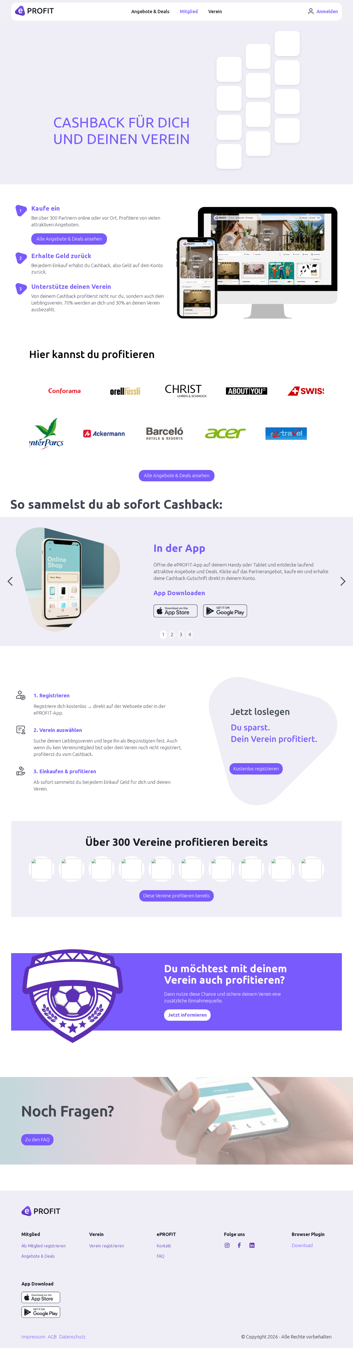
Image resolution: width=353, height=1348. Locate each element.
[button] (10, 581)
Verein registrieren (106, 1245)
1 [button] (163, 634)
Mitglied (189, 11)
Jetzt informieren (187, 1014)
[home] (34, 12)
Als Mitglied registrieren (41, 1245)
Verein (215, 11)
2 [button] (172, 634)
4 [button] (189, 634)
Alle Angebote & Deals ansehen (69, 238)
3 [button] (181, 634)
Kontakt (164, 1245)
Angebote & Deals (150, 11)
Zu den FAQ (37, 1139)
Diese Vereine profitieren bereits (176, 895)
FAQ (160, 1256)
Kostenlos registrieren (256, 768)
